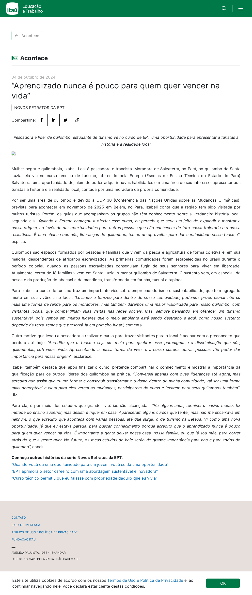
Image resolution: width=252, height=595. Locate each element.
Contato (19, 517)
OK (223, 583)
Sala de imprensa (26, 525)
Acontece (29, 35)
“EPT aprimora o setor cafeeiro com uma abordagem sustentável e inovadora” (85, 471)
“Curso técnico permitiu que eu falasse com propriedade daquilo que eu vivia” (84, 478)
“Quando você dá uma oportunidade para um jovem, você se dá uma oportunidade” (90, 464)
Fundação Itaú (24, 539)
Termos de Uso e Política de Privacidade (145, 580)
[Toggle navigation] (241, 8)
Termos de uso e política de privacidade (45, 532)
